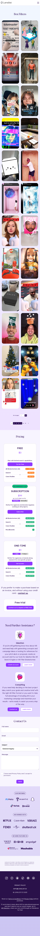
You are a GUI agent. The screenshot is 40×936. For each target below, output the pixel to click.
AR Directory (5, 908)
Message (5, 754)
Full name (5, 726)
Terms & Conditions (14, 899)
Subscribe (20, 512)
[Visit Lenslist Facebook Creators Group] (33, 878)
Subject (4, 745)
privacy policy (20, 885)
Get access (20, 563)
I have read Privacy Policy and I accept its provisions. (18, 774)
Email (4, 736)
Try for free (20, 464)
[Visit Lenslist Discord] (28, 878)
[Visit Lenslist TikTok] (22, 878)
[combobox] (20, 748)
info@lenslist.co (20, 889)
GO (26, 415)
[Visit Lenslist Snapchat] (17, 878)
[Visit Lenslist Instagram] (6, 878)
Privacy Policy (28, 899)
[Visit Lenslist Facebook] (12, 878)
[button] (37, 748)
